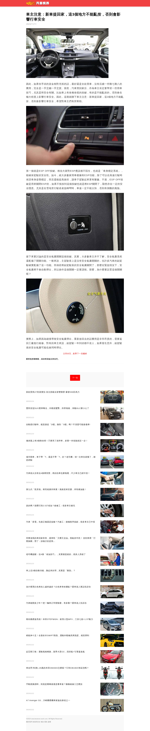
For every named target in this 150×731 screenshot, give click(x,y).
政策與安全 (36, 722)
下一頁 (75, 378)
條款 (42, 722)
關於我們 (29, 722)
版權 (49, 722)
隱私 (45, 722)
